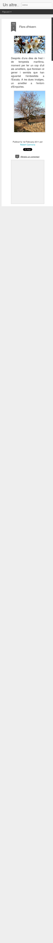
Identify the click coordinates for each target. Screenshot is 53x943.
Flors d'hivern (27, 27)
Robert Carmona (27, 144)
